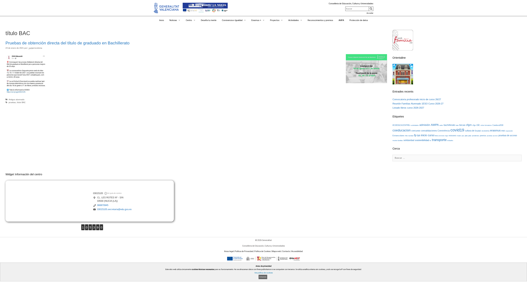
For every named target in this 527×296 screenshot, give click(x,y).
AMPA (341, 20)
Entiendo (262, 277)
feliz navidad (409, 135)
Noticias (173, 20)
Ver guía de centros (114, 193)
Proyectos (274, 20)
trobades (450, 140)
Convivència (444, 131)
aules (441, 125)
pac (463, 135)
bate (457, 125)
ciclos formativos (486, 125)
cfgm (469, 124)
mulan (459, 135)
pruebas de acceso (507, 135)
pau (466, 136)
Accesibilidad (297, 251)
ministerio (452, 136)
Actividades (293, 20)
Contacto (286, 251)
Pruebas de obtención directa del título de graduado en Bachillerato (67, 43)
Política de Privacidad (244, 251)
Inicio (161, 20)
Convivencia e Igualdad (232, 20)
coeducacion (402, 130)
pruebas (12, 102)
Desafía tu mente (208, 20)
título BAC (21, 102)
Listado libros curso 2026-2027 (408, 107)
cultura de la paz (473, 131)
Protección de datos (359, 20)
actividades (415, 125)
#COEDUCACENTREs (401, 125)
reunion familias (398, 140)
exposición (509, 131)
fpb (418, 135)
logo (446, 135)
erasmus (495, 130)
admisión (424, 124)
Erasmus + (256, 20)
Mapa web (276, 251)
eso (503, 131)
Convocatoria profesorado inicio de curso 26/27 (417, 99)
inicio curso (428, 135)
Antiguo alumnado (16, 99)
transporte (439, 140)
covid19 (457, 130)
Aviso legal (229, 251)
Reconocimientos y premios (320, 20)
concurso (415, 131)
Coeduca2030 (497, 125)
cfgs (474, 125)
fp (415, 135)
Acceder (370, 13)
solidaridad (408, 140)
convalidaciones (429, 131)
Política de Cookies (262, 251)
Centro (189, 20)
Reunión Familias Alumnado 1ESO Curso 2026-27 (418, 103)
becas (462, 125)
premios (483, 136)
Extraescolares (398, 136)
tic (430, 140)
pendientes (475, 135)
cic (478, 124)
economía (485, 131)
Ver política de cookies (263, 273)
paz (469, 136)
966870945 (102, 205)
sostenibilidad (422, 140)
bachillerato (449, 125)
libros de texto (440, 135)
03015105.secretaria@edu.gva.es (114, 209)
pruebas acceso (492, 135)
